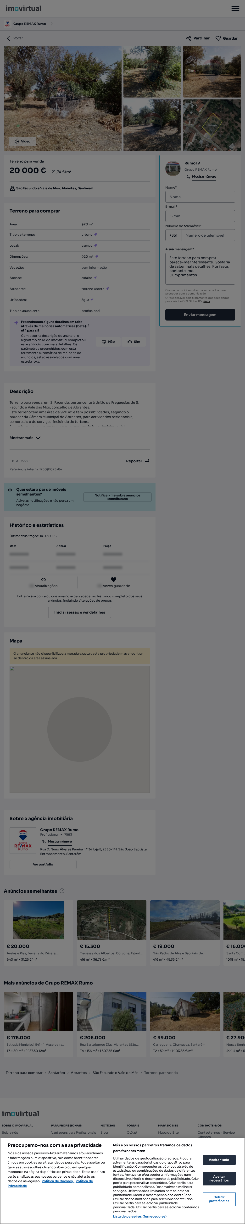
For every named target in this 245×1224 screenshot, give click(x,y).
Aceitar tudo (219, 1160)
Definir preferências (219, 1199)
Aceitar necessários (218, 1179)
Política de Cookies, (58, 1181)
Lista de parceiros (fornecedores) (140, 1216)
